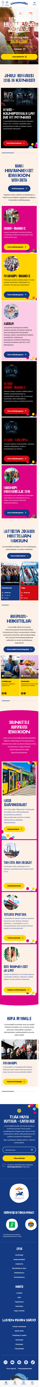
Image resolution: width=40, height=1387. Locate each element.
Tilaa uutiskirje (19, 1158)
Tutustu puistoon (13, 938)
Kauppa (7, 5)
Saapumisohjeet (13, 829)
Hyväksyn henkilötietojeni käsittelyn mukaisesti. (20, 1166)
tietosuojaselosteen (14, 1167)
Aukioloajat (18, 49)
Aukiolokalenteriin (14, 886)
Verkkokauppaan (18, 188)
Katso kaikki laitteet (18, 556)
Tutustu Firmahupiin (14, 1081)
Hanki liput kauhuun (14, 143)
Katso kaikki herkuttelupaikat (18, 649)
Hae (3, 5)
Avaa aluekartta (18, 57)
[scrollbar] (19, 153)
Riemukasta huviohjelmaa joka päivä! (19, 24)
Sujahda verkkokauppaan (16, 990)
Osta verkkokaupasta (15, 247)
